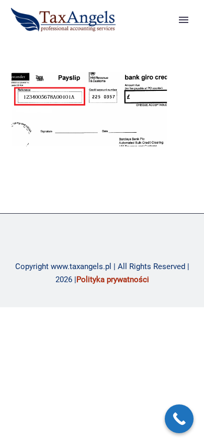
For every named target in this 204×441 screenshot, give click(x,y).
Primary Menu (183, 20)
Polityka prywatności (112, 279)
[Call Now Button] (179, 418)
